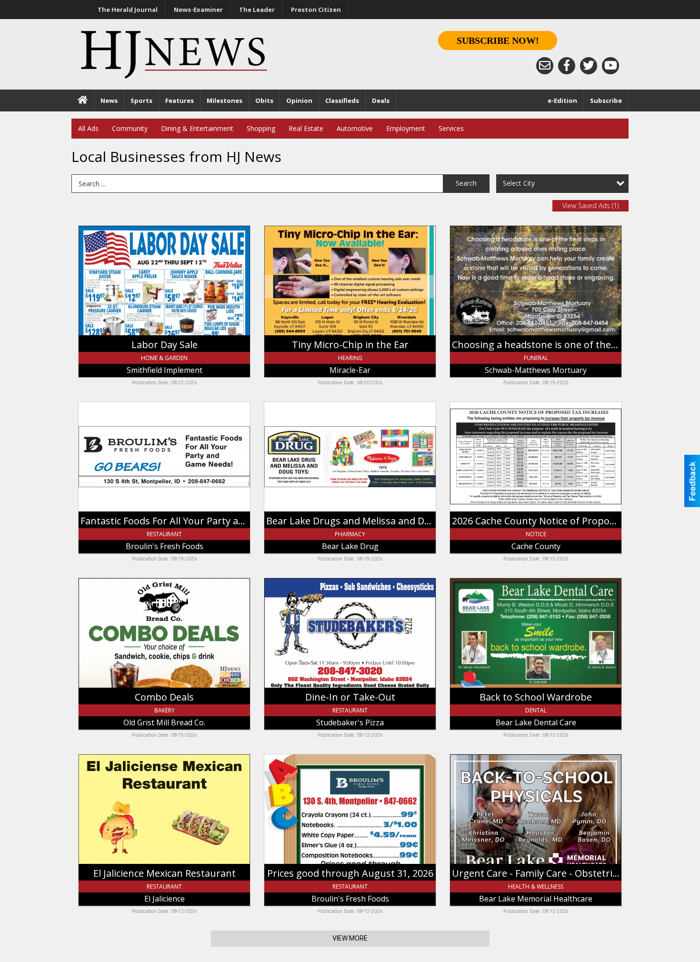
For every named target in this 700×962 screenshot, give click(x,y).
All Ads (88, 128)
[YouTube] (610, 65)
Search (466, 183)
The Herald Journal (128, 9)
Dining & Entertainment (197, 128)
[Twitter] (588, 65)
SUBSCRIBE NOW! (498, 40)
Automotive (355, 128)
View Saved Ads (590, 205)
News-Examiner (198, 9)
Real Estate (306, 128)
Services (451, 128)
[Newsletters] (544, 65)
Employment (405, 128)
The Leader (257, 9)
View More (350, 938)
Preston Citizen (316, 9)
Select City (519, 183)
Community (130, 128)
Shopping (261, 128)
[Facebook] (566, 65)
